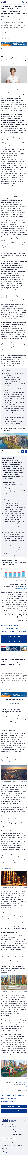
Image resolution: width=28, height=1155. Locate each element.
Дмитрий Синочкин (5, 19)
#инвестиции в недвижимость (18, 631)
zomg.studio (4, 1152)
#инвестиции (4, 631)
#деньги (17, 628)
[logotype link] (5, 2)
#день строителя (13, 625)
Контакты (4, 1130)
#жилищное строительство (8, 1098)
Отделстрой (22, 1083)
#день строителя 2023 (7, 628)
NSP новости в (13, 636)
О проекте (5, 1133)
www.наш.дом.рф (21, 1087)
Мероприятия (17, 1134)
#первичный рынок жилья (8, 1101)
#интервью (4, 625)
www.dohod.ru (22, 588)
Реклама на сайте (16, 1130)
